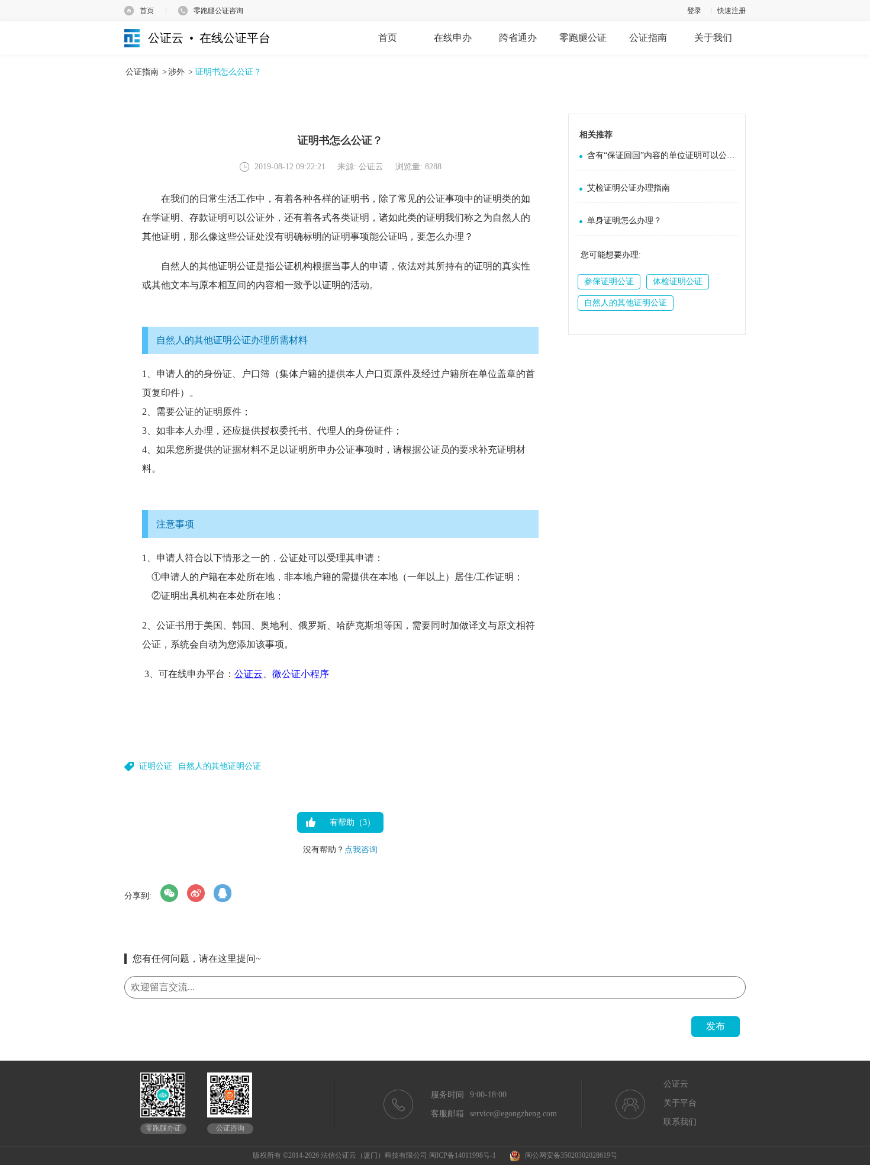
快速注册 (731, 11)
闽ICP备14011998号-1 (462, 1155)
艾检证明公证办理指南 (628, 187)
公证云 (248, 674)
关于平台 (680, 1103)
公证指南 (142, 71)
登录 (694, 11)
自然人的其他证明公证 (219, 766)
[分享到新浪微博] (196, 893)
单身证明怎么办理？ (624, 220)
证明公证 (155, 766)
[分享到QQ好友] (222, 893)
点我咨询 (361, 849)
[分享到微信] (169, 893)
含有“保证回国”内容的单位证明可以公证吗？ (663, 155)
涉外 (176, 71)
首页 (147, 11)
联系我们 (680, 1121)
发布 (715, 1026)
